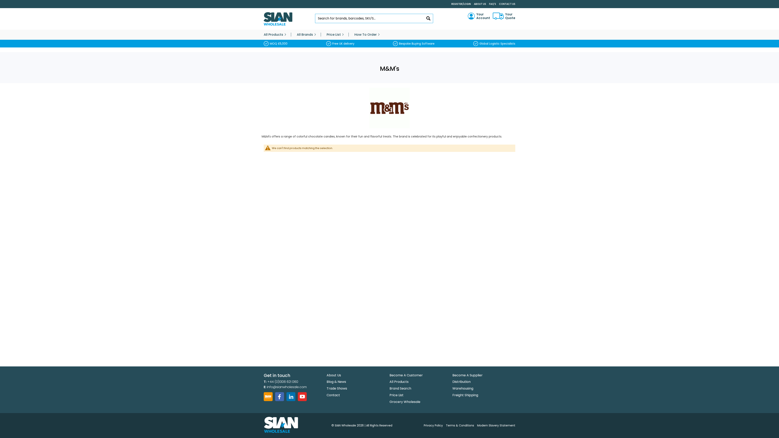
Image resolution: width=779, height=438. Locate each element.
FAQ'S (492, 4)
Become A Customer (406, 375)
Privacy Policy (433, 425)
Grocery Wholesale (405, 401)
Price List (396, 395)
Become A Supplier (467, 375)
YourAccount (483, 16)
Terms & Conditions (460, 425)
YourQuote (510, 16)
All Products (399, 381)
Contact (333, 395)
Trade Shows (337, 388)
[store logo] (278, 19)
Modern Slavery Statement (496, 425)
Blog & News (336, 381)
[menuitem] (273, 35)
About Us (480, 4)
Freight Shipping (465, 395)
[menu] (389, 35)
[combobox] (374, 18)
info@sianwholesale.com (287, 387)
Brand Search (400, 388)
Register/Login (461, 4)
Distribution (461, 381)
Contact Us (507, 4)
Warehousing (462, 388)
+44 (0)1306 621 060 (282, 381)
